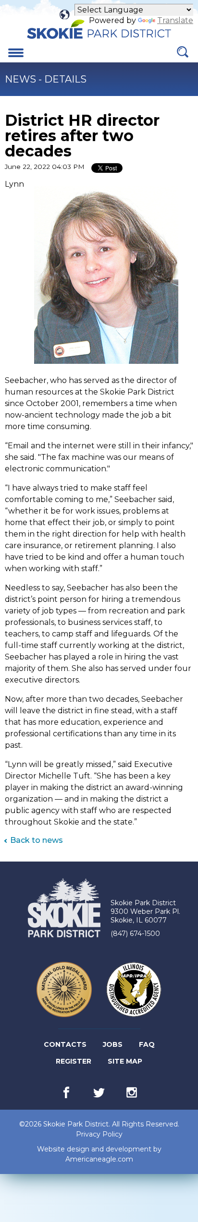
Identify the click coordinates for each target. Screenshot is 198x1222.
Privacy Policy (99, 1134)
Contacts (65, 1044)
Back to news (36, 840)
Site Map (125, 1061)
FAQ (147, 1044)
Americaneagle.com (99, 1159)
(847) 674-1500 (135, 933)
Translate (175, 20)
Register (74, 1063)
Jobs (113, 1046)
